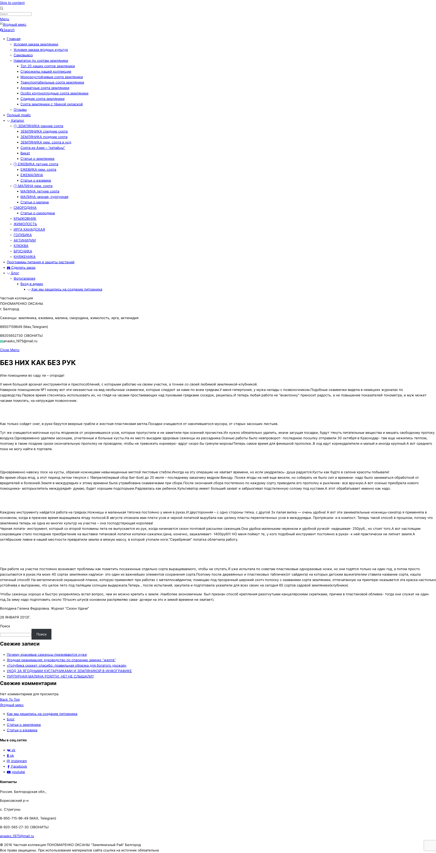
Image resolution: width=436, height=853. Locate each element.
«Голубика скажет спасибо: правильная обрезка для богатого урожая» (67, 665)
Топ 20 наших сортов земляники (47, 66)
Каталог (17, 120)
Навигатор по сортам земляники (41, 61)
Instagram (18, 761)
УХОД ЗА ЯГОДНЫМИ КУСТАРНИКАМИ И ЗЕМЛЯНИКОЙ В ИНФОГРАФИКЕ (69, 671)
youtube (18, 772)
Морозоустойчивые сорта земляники (51, 77)
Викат (25, 153)
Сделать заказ (22, 267)
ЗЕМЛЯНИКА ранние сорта (40, 126)
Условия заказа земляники (36, 44)
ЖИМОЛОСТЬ (25, 224)
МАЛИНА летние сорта (39, 191)
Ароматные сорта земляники (44, 88)
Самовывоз (23, 55)
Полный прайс (19, 115)
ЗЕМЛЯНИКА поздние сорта (43, 137)
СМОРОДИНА (25, 208)
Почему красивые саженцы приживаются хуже (47, 655)
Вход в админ (31, 284)
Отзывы (20, 110)
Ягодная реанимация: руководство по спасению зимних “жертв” (61, 660)
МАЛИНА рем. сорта (34, 186)
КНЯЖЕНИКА (25, 257)
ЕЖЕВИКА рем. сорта (38, 169)
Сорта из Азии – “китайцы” (42, 148)
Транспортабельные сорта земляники (52, 82)
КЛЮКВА (21, 246)
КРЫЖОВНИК (25, 218)
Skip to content (12, 3)
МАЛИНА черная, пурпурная (44, 197)
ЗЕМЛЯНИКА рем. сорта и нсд (45, 142)
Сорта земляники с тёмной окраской (51, 104)
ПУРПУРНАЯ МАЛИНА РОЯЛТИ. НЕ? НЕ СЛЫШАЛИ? (50, 676)
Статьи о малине (34, 202)
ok (11, 755)
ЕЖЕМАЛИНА (31, 175)
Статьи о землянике (37, 159)
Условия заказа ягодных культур (41, 50)
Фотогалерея (24, 278)
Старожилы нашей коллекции (45, 71)
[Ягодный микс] (13, 24)
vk (13, 750)
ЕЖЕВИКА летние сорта (37, 164)
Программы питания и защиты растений (40, 262)
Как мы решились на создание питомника (66, 289)
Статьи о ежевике (35, 180)
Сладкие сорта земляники (42, 99)
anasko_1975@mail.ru (17, 836)
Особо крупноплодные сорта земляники (54, 93)
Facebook (18, 766)
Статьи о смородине (37, 213)
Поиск (5, 626)
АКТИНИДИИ (25, 240)
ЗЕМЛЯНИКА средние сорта (44, 131)
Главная (13, 39)
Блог (14, 273)
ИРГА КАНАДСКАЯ (29, 229)
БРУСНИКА (23, 251)
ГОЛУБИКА (23, 235)
